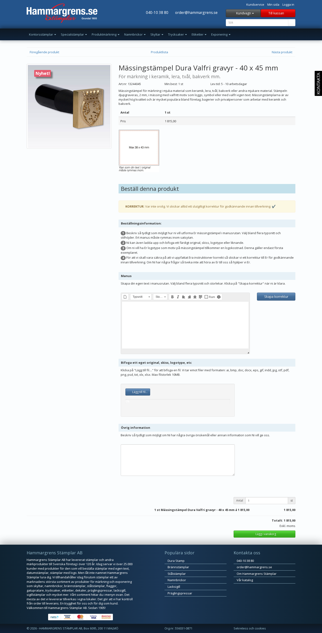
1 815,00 (243, 510)
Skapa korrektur (276, 296)
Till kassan (276, 13)
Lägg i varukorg (265, 534)
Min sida (273, 4)
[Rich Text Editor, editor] (185, 325)
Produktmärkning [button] (104, 34)
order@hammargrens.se (196, 12)
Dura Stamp (176, 561)
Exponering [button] (219, 34)
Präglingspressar (179, 593)
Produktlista (160, 52)
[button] (125, 296)
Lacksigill (173, 586)
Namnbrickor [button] (133, 34)
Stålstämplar (176, 574)
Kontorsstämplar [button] (41, 34)
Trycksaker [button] (176, 34)
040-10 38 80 (156, 12)
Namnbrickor (176, 580)
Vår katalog (244, 580)
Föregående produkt (44, 52)
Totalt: (277, 520)
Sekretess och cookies (250, 628)
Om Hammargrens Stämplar (256, 574)
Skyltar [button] (155, 34)
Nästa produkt (282, 52)
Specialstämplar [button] (73, 34)
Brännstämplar (178, 567)
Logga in (288, 4)
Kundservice (255, 4)
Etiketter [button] (198, 34)
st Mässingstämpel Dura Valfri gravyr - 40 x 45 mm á (197, 510)
